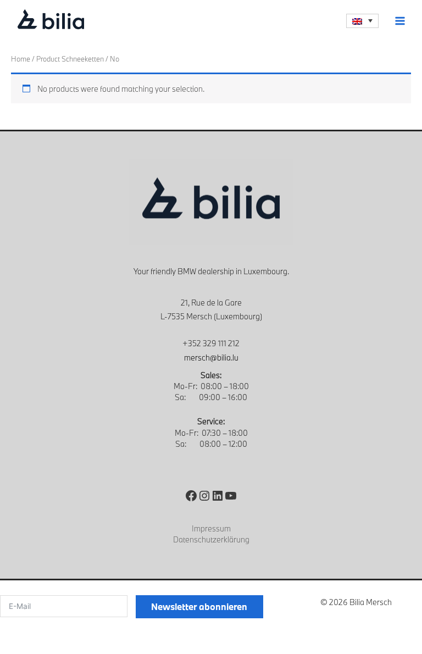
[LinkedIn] (217, 495)
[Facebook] (191, 495)
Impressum (211, 528)
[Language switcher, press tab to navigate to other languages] (362, 21)
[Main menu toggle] (400, 20)
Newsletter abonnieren (199, 606)
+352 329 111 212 (211, 343)
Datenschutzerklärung (211, 539)
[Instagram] (204, 495)
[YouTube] (230, 495)
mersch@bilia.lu (211, 357)
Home (20, 59)
